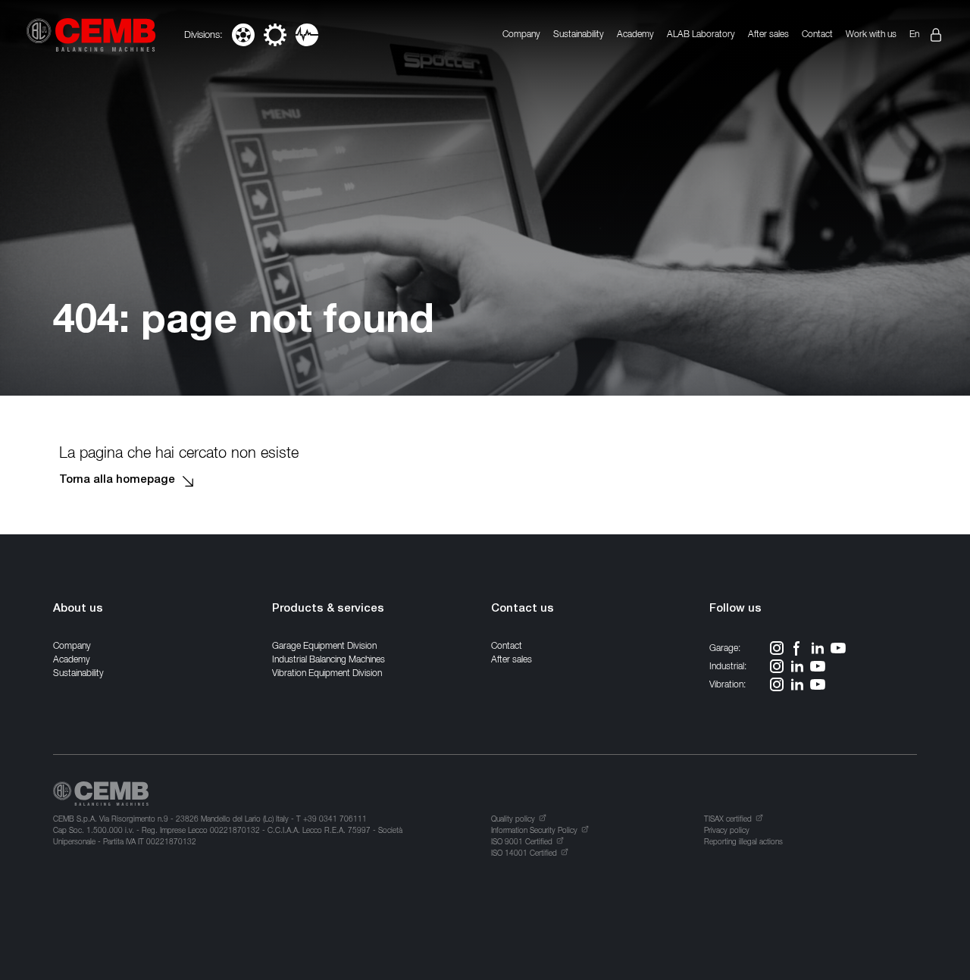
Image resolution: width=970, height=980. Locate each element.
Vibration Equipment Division (327, 672)
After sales (768, 33)
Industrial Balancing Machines (328, 659)
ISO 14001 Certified (524, 852)
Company (521, 33)
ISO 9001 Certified (521, 841)
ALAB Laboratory (701, 33)
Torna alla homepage (117, 480)
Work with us (871, 33)
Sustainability (578, 33)
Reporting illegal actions (743, 841)
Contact (817, 33)
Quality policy (513, 818)
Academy (635, 33)
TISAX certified (728, 818)
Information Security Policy (534, 829)
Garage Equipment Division (324, 645)
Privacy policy (726, 829)
